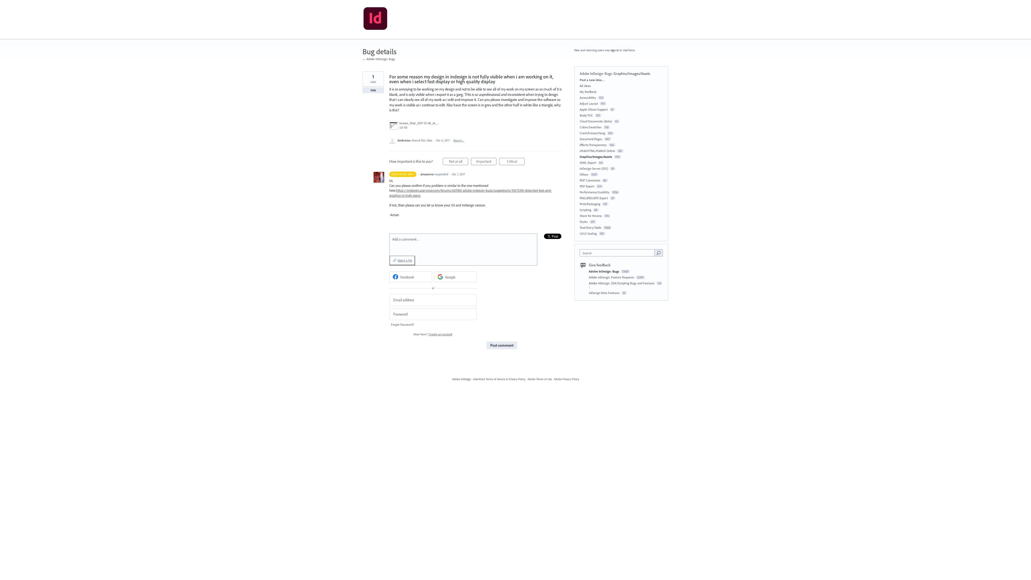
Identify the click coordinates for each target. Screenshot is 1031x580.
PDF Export (587, 186)
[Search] (658, 252)
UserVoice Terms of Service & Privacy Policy (499, 379)
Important (486, 162)
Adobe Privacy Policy (566, 379)
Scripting (585, 210)
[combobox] (618, 253)
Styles (584, 222)
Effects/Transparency (593, 145)
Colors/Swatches (591, 127)
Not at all (458, 162)
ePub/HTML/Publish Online (597, 151)
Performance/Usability (594, 192)
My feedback (588, 92)
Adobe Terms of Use (540, 379)
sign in (615, 50)
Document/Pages (591, 139)
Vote (373, 90)
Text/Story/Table (590, 228)
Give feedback (600, 265)
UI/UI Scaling (588, 233)
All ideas (585, 86)
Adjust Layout (589, 104)
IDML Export (588, 163)
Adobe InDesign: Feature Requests (612, 277)
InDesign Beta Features (604, 293)
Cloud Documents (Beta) (596, 121)
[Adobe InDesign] (375, 19)
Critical (516, 162)
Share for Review (591, 216)
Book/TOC (586, 115)
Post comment (501, 345)
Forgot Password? (402, 324)
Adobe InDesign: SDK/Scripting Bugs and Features (622, 283)
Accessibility (588, 98)
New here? (432, 334)
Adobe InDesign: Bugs (596, 73)
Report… (458, 140)
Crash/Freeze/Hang (592, 133)
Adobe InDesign (461, 379)
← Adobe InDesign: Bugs (378, 59)
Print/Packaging (590, 204)
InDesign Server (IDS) (594, 168)
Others (584, 174)
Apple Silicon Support (594, 109)
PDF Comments (590, 180)
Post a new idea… (592, 80)
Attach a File (405, 260)
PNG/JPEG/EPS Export (594, 198)
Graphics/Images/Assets (631, 73)
